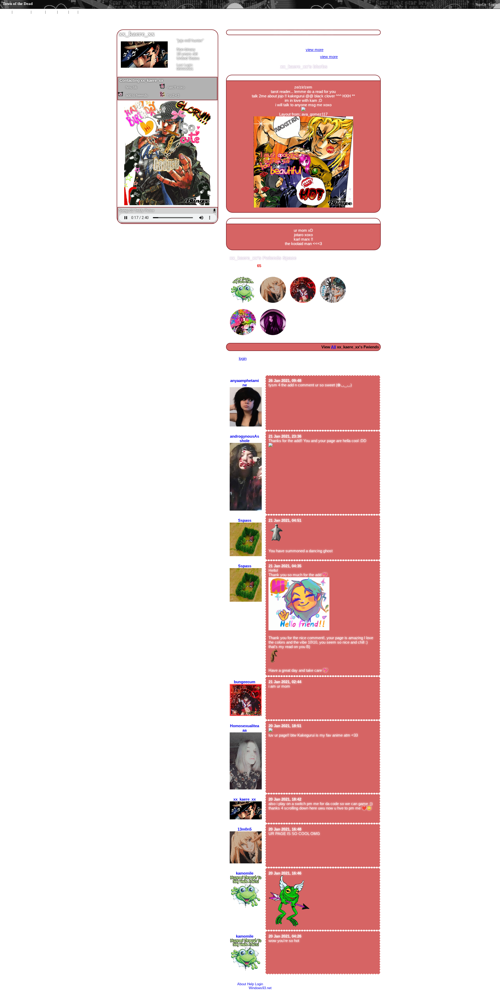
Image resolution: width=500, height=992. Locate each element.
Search (84, 12)
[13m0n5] (274, 275)
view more (314, 49)
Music (63, 12)
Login (493, 4)
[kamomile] (244, 275)
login (243, 358)
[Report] (180, 87)
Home (7, 12)
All (21, 12)
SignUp (481, 4)
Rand (38, 12)
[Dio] (244, 307)
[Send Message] (138, 87)
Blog (73, 12)
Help (250, 984)
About (241, 984)
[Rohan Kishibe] (333, 275)
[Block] (180, 95)
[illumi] (274, 307)
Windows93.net (260, 988)
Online (51, 12)
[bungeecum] (303, 275)
